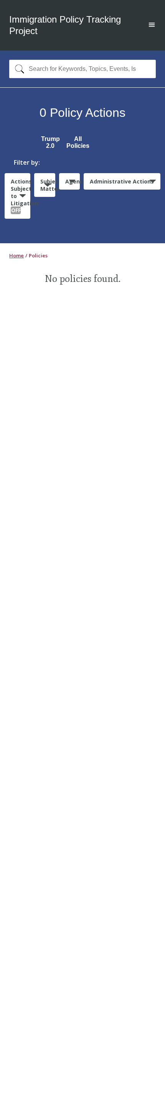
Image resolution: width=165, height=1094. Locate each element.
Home (16, 255)
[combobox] (82, 69)
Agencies (72, 181)
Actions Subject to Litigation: (20, 196)
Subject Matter (47, 185)
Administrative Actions (122, 181)
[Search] (17, 69)
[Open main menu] (152, 25)
